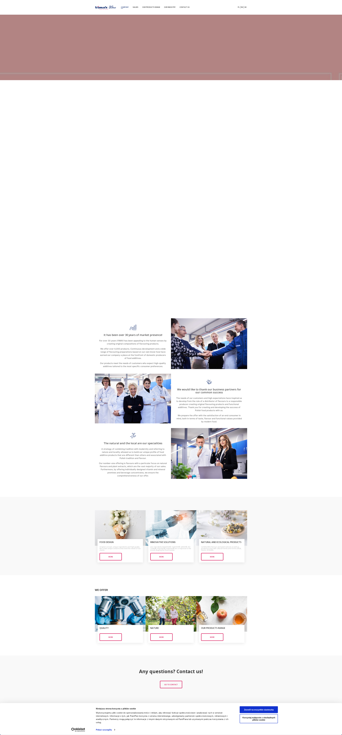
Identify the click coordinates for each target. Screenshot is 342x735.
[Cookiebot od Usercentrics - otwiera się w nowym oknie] (78, 730)
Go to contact (171, 684)
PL (239, 7)
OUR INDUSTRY (170, 7)
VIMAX (105, 7)
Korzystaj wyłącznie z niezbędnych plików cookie (258, 718)
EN (242, 7)
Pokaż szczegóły (104, 730)
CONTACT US (185, 7)
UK (245, 7)
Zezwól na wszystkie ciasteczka (259, 710)
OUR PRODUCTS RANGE (151, 7)
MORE (110, 557)
